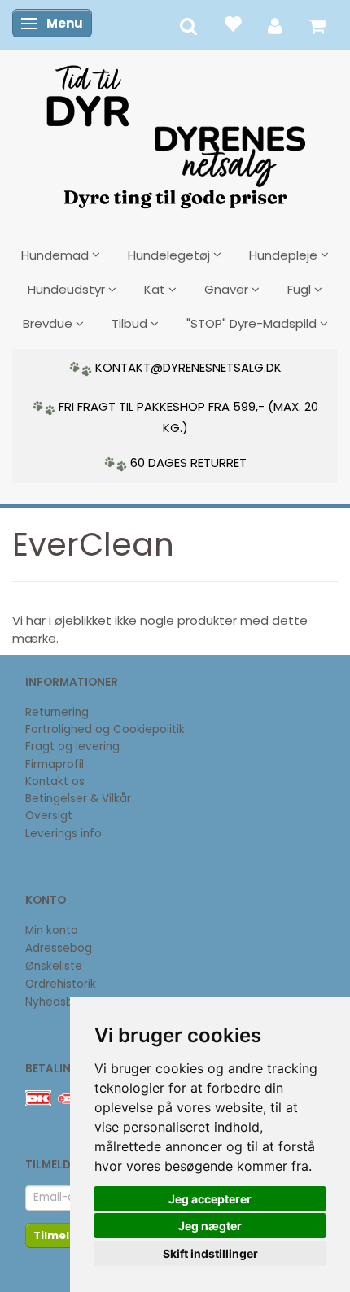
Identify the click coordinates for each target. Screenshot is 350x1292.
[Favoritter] (232, 23)
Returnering (57, 712)
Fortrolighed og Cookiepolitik (105, 729)
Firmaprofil (54, 764)
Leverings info (63, 833)
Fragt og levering (72, 746)
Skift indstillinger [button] (210, 1253)
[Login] (275, 25)
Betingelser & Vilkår (78, 798)
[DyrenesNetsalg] (175, 131)
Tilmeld (55, 1235)
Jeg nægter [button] (210, 1226)
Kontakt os (55, 781)
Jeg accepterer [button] (210, 1199)
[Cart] (317, 25)
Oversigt (48, 815)
